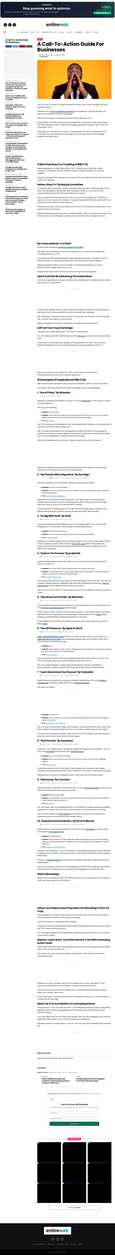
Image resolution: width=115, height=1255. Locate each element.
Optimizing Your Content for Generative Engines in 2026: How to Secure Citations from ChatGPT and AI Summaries (16, 200)
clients (98, 614)
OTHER (96, 32)
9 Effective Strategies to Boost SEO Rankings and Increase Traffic (15, 211)
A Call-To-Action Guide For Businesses (16, 41)
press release (64, 814)
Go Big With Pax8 (52, 537)
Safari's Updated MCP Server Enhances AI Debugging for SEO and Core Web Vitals (14, 159)
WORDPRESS (79, 32)
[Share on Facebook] (8, 46)
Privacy (73, 1244)
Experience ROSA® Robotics (55, 847)
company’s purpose (81, 683)
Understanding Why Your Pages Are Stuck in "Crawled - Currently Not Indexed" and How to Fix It (17, 135)
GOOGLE (7, 94)
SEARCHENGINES (47, 32)
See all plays (50, 421)
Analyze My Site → (102, 13)
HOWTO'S (12, 94)
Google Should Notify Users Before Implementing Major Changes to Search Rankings (16, 179)
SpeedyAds (51, 1244)
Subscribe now (74, 1124)
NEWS (32, 32)
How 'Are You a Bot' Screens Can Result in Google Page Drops (16, 125)
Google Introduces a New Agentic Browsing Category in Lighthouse (16, 189)
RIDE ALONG (50, 803)
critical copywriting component (62, 111)
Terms (80, 1244)
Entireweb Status (63, 1244)
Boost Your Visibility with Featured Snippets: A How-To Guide (16, 98)
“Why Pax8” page (78, 544)
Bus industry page (92, 788)
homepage (85, 401)
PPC (38, 32)
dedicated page (53, 860)
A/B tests (81, 336)
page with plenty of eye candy (49, 639)
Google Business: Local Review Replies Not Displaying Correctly (14, 116)
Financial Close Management (53, 608)
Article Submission (39, 1244)
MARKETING (24, 32)
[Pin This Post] (22, 46)
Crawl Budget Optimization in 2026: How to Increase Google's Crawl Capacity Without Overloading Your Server (16, 147)
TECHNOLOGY (16, 81)
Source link (41, 1067)
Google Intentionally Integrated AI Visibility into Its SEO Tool (16, 169)
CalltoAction (63, 1072)
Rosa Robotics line (56, 832)
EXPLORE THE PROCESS (54, 577)
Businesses (53, 1072)
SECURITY (69, 32)
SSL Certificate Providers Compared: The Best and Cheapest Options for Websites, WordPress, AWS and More (16, 86)
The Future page (77, 751)
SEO (55, 32)
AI (17, 32)
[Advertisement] (19, 65)
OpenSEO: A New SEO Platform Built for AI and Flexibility (15, 107)
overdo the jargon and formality (70, 247)
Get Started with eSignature (55, 496)
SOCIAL (61, 32)
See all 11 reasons (52, 655)
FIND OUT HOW (51, 765)
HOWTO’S (88, 32)
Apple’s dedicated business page (50, 636)
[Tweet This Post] (15, 46)
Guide (71, 1072)
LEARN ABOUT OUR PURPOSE (55, 723)
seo (75, 1072)
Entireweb (43, 57)
